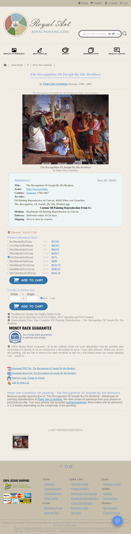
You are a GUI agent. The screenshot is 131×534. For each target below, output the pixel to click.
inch (44, 298)
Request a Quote (112, 484)
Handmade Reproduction (84, 498)
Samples (107, 493)
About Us (49, 484)
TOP (67, 466)
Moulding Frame (53, 507)
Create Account (111, 512)
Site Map (76, 512)
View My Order (79, 484)
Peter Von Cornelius (42, 65)
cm (53, 298)
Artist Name (17, 65)
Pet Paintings (110, 498)
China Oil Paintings (81, 503)
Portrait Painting (80, 488)
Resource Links (79, 507)
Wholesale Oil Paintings (84, 493)
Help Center (50, 498)
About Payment (52, 488)
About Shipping (52, 493)
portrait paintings (76, 402)
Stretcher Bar (51, 512)
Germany (31, 192)
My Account (110, 507)
